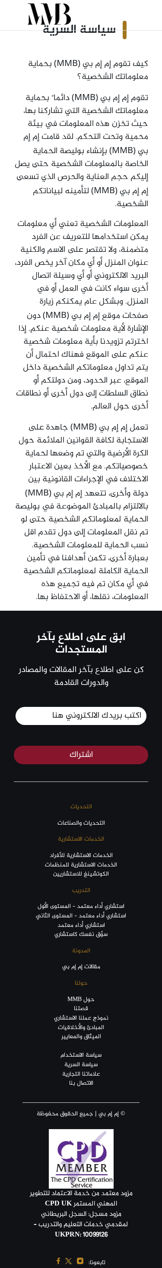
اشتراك (81, 755)
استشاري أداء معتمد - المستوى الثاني (81, 916)
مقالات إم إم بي (81, 967)
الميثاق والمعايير (81, 1037)
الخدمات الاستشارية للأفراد (81, 856)
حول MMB (81, 1000)
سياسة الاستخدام (81, 1055)
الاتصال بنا (81, 1083)
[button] (122, 14)
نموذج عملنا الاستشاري (81, 1018)
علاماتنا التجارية (81, 1074)
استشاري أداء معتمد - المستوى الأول (81, 906)
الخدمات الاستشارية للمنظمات (81, 865)
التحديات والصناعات (81, 823)
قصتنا (81, 1009)
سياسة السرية (81, 1065)
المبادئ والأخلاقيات (81, 1028)
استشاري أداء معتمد (81, 925)
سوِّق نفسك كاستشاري (81, 934)
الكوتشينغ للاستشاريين (81, 874)
